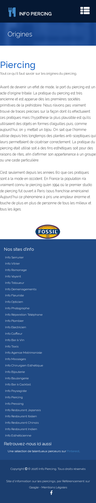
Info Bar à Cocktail (18, 384)
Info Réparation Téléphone (23, 314)
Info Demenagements (20, 289)
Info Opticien (14, 302)
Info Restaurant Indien (21, 429)
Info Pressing (14, 403)
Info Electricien (15, 327)
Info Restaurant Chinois (22, 422)
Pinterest (73, 451)
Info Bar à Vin (14, 340)
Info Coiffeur (13, 333)
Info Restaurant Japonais (23, 410)
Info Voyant (13, 276)
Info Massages (15, 359)
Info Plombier (14, 321)
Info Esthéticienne (18, 435)
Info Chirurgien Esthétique (24, 365)
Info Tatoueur (14, 283)
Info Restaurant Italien (21, 416)
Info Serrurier (14, 257)
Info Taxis (11, 346)
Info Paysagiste (16, 391)
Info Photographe (17, 308)
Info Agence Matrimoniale (23, 352)
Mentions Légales (54, 487)
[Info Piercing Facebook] (51, 493)
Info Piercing (14, 397)
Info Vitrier (12, 263)
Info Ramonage (16, 270)
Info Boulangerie (17, 378)
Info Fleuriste (14, 295)
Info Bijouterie (15, 372)
